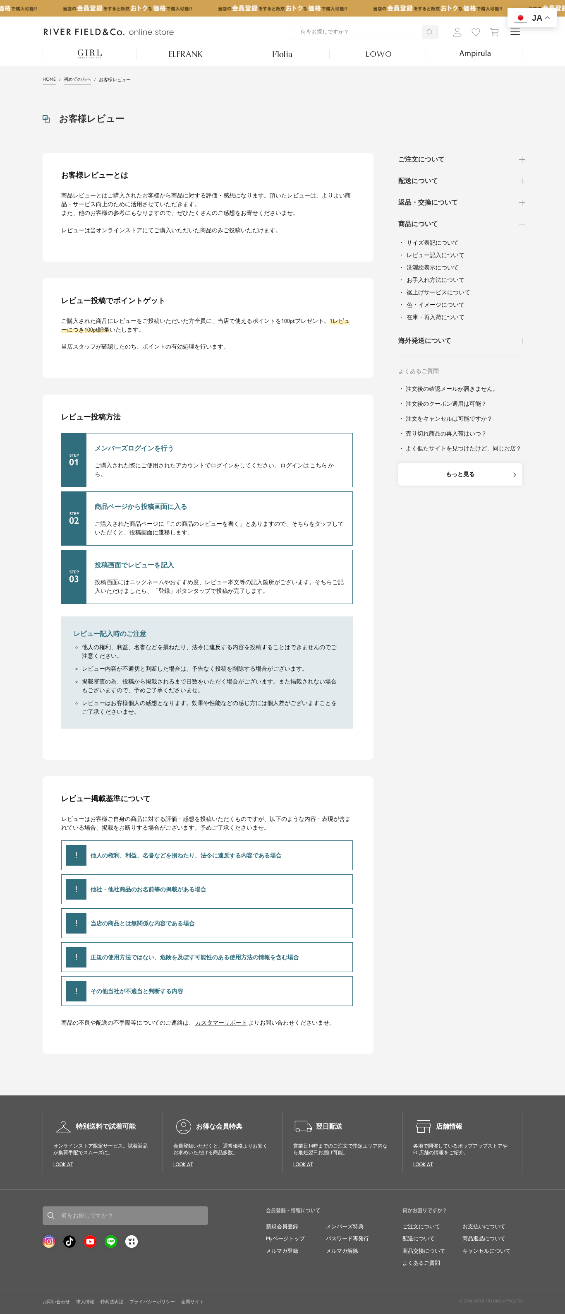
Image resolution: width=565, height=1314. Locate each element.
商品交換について (423, 1251)
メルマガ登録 (282, 1251)
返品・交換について (428, 202)
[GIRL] (89, 54)
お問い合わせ (56, 1301)
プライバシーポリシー (152, 1301)
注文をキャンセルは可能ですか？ (449, 418)
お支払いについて (483, 1226)
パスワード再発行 (347, 1238)
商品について (418, 224)
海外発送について (424, 340)
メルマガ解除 (342, 1251)
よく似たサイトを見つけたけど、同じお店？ (464, 448)
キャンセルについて (486, 1251)
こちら (318, 465)
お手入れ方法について (435, 280)
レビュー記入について (435, 255)
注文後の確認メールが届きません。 (452, 388)
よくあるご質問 (421, 1263)
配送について (418, 181)
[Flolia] (282, 54)
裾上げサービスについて (438, 292)
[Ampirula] (475, 54)
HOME (49, 79)
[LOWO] (379, 54)
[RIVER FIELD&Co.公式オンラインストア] (109, 32)
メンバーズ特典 (345, 1226)
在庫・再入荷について (435, 317)
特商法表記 (112, 1301)
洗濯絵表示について (433, 267)
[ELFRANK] (186, 54)
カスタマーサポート (221, 1022)
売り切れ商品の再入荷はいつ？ (446, 433)
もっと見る (460, 474)
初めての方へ (77, 79)
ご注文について (421, 159)
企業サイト (192, 1301)
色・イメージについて (435, 304)
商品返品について (483, 1238)
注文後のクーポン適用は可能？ (446, 403)
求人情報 (85, 1301)
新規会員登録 (282, 1226)
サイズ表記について (433, 242)
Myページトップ (285, 1238)
